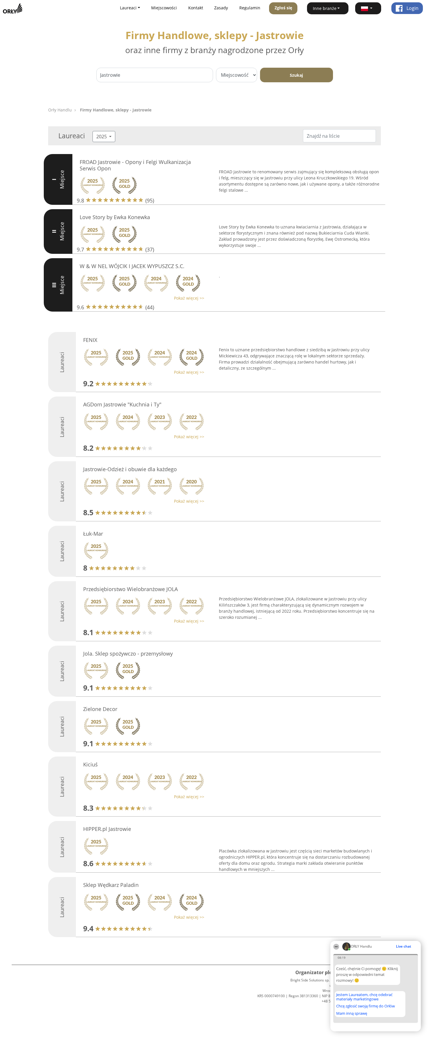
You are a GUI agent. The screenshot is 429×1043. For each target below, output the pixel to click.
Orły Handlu (60, 110)
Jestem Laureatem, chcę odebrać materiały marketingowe (364, 997)
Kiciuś (90, 764)
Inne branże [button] (324, 8)
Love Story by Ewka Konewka (115, 217)
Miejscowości (164, 8)
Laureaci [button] (128, 8)
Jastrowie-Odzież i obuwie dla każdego (130, 469)
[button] (368, 8)
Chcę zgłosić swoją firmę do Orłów (365, 1006)
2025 (102, 136)
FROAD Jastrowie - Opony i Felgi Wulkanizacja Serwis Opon (135, 165)
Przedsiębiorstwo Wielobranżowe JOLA (130, 589)
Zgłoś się (283, 8)
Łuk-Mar (93, 533)
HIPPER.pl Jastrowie (107, 828)
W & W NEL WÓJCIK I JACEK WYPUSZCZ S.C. (132, 266)
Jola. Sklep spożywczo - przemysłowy (128, 653)
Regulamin (249, 8)
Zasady (221, 8)
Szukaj (296, 75)
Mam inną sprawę (351, 1013)
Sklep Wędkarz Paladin (111, 884)
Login (411, 8)
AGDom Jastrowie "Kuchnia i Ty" (122, 404)
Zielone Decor (100, 708)
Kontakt (195, 8)
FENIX (90, 339)
